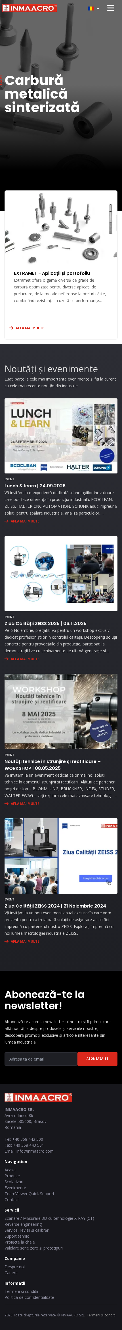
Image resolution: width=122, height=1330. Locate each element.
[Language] (94, 8)
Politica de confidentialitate (29, 1297)
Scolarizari (14, 1181)
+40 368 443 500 (27, 1139)
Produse (12, 1175)
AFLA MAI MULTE (30, 328)
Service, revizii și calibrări (27, 1230)
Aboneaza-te (97, 1059)
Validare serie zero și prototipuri (34, 1248)
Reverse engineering (23, 1224)
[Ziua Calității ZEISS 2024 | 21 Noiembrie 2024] (61, 855)
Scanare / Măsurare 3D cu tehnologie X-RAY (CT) (49, 1218)
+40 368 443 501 (28, 1145)
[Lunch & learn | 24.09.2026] (61, 435)
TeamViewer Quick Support (29, 1193)
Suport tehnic (17, 1236)
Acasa (10, 1169)
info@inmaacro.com (35, 1151)
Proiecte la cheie (20, 1242)
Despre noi (15, 1266)
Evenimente (15, 1187)
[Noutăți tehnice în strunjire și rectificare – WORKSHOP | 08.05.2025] (61, 711)
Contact (12, 1199)
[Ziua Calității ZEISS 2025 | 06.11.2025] (61, 573)
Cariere (11, 1272)
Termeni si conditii (21, 1291)
